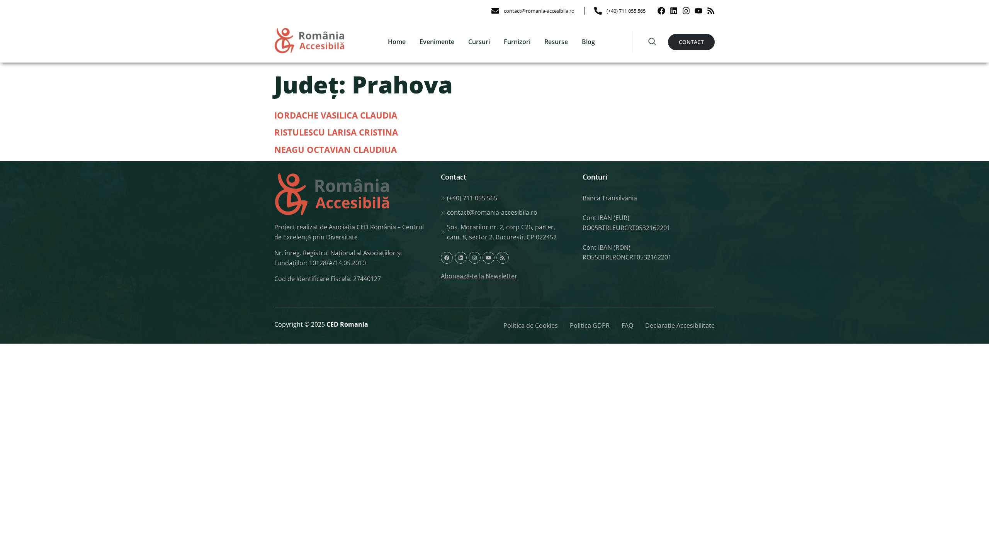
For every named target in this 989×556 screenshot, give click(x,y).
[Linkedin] (674, 11)
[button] (652, 42)
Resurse (556, 41)
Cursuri (479, 41)
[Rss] (711, 11)
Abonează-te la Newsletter (479, 276)
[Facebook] (661, 11)
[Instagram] (686, 11)
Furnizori (517, 41)
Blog (588, 41)
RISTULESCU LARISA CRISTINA (336, 132)
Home (397, 41)
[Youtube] (698, 11)
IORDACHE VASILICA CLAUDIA (335, 115)
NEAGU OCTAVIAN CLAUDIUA (335, 149)
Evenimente (437, 41)
